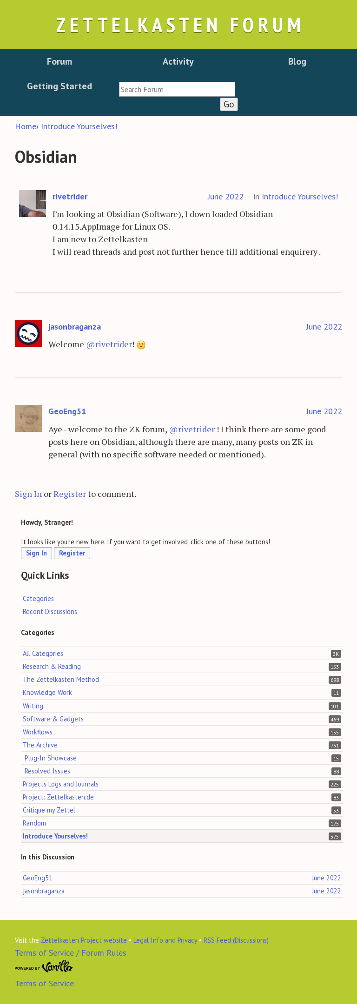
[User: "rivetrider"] (32, 204)
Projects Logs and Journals (61, 783)
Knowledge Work (47, 692)
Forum (59, 61)
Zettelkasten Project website (84, 940)
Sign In (28, 493)
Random (34, 823)
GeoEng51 (67, 411)
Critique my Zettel (49, 810)
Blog (297, 61)
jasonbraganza (74, 326)
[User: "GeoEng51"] (28, 418)
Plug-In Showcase (51, 757)
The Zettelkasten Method (61, 679)
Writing (33, 705)
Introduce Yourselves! (300, 196)
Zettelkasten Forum (180, 24)
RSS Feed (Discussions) (236, 940)
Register (69, 493)
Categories (38, 598)
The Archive (40, 744)
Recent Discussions (50, 611)
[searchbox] (177, 89)
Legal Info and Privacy (165, 940)
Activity (178, 61)
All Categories (43, 653)
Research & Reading (52, 666)
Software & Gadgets (53, 718)
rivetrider (70, 196)
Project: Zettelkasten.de (58, 797)
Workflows (38, 731)
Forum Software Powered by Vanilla (44, 966)
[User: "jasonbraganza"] (28, 334)
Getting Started (59, 86)
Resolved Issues (47, 770)
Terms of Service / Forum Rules (70, 952)
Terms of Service (44, 983)
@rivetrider (109, 344)
